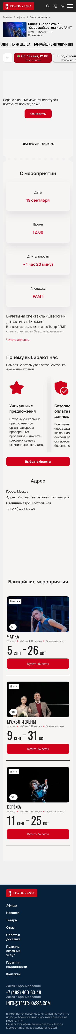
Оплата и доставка (13, 937)
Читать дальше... (18, 339)
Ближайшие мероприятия (53, 44)
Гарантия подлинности (16, 964)
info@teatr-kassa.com (28, 1003)
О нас (10, 927)
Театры (11, 920)
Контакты (13, 974)
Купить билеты (38, 664)
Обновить (38, 114)
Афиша (11, 905)
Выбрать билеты (38, 461)
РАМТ (31, 32)
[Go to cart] (63, 6)
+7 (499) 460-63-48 (20, 509)
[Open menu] (70, 6)
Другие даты (7, 57)
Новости (12, 913)
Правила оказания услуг (13, 950)
